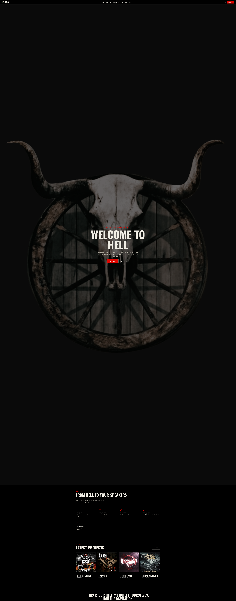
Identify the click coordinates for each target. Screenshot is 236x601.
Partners (115, 2)
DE (225, 2)
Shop (130, 2)
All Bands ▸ (156, 548)
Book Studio (230, 2)
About (122, 2)
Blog (119, 2)
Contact (126, 2)
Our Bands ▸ (123, 261)
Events (111, 2)
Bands (107, 2)
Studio (103, 2)
